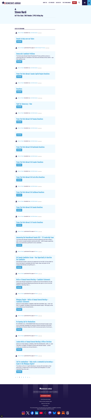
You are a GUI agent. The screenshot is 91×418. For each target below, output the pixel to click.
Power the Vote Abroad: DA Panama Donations (29, 119)
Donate (74, 2)
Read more (19, 41)
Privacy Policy (45, 405)
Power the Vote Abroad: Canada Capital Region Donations (33, 74)
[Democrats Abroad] (11, 2)
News (36, 231)
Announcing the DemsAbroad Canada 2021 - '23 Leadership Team (35, 237)
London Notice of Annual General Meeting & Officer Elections (34, 342)
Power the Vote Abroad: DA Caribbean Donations (30, 192)
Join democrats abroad (45, 395)
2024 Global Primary (40, 48)
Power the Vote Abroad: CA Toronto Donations (29, 222)
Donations (19, 89)
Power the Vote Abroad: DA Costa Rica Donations (30, 177)
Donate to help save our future (25, 39)
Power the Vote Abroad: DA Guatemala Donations (30, 147)
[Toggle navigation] (84, 2)
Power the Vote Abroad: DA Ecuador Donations (29, 162)
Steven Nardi (21, 32)
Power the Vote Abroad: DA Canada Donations (29, 207)
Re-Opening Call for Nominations (25, 322)
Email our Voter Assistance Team (45, 401)
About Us (45, 2)
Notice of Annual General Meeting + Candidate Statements (33, 280)
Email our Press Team (45, 403)
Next (29, 377)
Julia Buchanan (33, 32)
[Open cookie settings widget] (2, 416)
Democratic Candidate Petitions (25, 54)
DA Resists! (58, 2)
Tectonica (52, 409)
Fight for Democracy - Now (24, 104)
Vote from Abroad (67, 2)
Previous (15, 377)
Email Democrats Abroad (45, 399)
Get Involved (51, 2)
